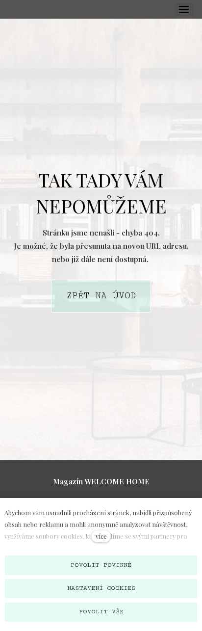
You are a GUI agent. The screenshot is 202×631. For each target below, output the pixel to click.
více (101, 536)
